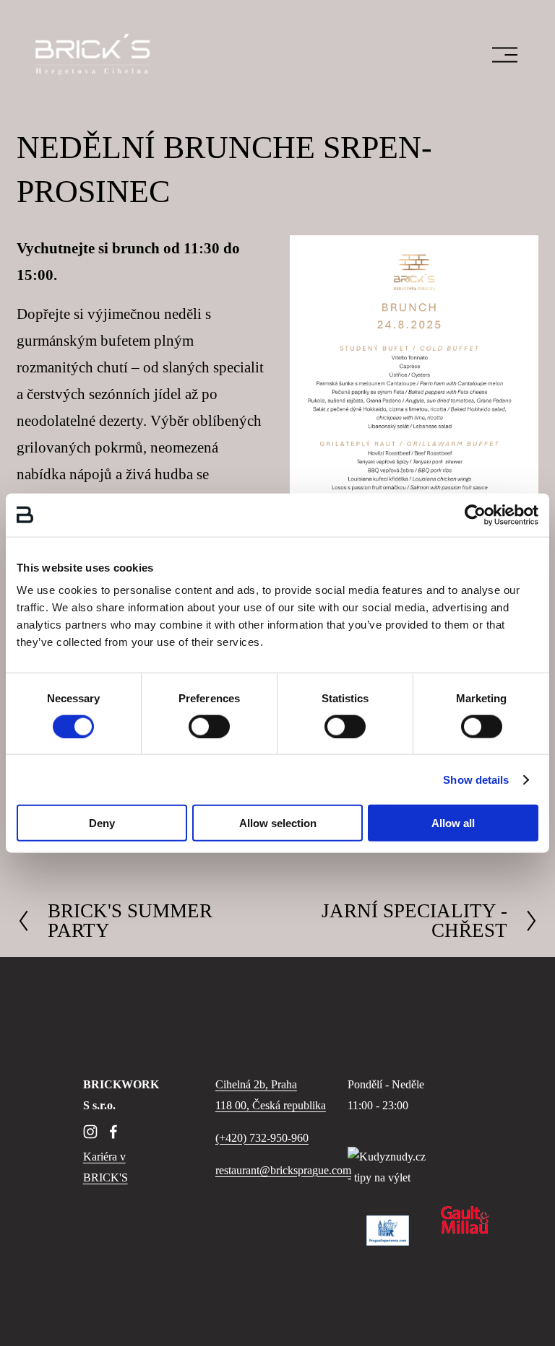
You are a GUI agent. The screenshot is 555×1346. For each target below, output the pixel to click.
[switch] (209, 726)
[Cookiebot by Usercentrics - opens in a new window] (475, 514)
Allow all (453, 823)
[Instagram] (90, 1131)
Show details (476, 779)
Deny (102, 823)
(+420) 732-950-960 (262, 1138)
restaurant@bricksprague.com (283, 1170)
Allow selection (278, 823)
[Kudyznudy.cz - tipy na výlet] (388, 1177)
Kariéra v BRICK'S (105, 1167)
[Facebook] (113, 1131)
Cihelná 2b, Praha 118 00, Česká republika (270, 1094)
